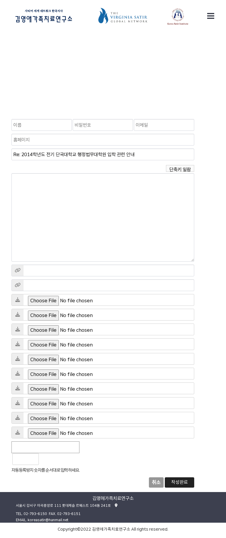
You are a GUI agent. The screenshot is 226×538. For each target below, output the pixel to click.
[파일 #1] (18, 300)
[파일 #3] (18, 329)
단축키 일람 (180, 169)
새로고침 (59, 459)
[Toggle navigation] (210, 16)
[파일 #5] (18, 358)
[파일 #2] (18, 314)
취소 (156, 482)
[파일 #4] (18, 344)
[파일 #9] (18, 417)
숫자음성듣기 (46, 459)
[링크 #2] (18, 285)
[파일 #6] (18, 373)
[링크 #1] (18, 270)
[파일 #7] (18, 388)
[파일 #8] (18, 403)
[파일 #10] (18, 432)
